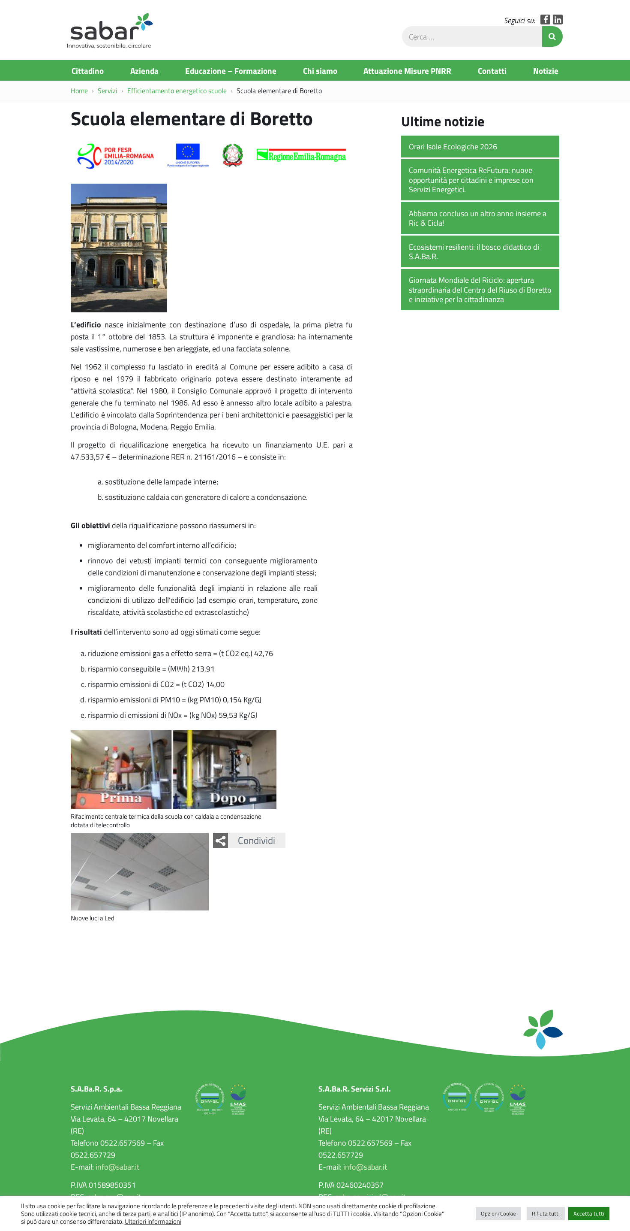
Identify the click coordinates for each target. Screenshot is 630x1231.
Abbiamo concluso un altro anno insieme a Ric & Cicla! (477, 218)
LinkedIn (558, 19)
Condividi (256, 840)
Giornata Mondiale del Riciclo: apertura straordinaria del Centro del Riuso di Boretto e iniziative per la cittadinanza (480, 289)
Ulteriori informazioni (153, 1221)
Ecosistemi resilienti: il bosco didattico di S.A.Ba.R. (474, 252)
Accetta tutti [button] (588, 1213)
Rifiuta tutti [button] (546, 1213)
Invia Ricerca (552, 36)
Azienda (144, 70)
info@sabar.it (117, 1166)
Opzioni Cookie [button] (498, 1213)
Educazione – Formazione (230, 70)
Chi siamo (320, 70)
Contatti (492, 70)
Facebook (545, 19)
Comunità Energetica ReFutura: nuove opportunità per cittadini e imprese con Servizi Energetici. (471, 179)
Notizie (545, 70)
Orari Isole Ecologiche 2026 (453, 146)
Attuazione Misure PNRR (407, 70)
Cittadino (88, 70)
